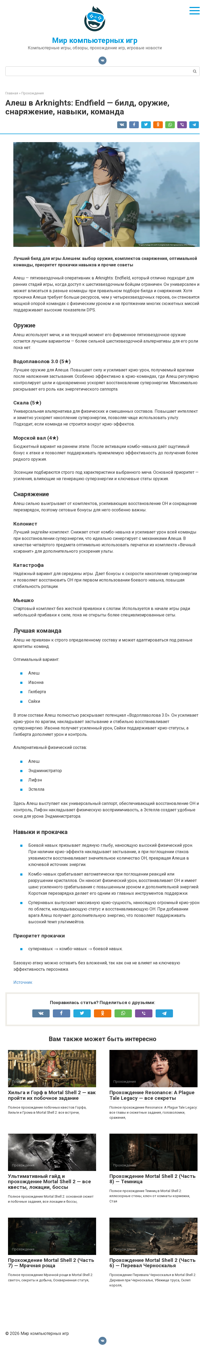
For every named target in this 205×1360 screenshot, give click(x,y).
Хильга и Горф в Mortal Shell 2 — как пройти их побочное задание (52, 1095)
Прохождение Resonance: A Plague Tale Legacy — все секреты (152, 1095)
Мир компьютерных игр (94, 40)
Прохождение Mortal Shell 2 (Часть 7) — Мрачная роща (51, 1263)
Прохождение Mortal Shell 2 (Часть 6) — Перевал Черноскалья (152, 1263)
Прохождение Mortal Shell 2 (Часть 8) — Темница (152, 1179)
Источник (22, 982)
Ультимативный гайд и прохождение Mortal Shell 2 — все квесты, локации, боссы (49, 1181)
